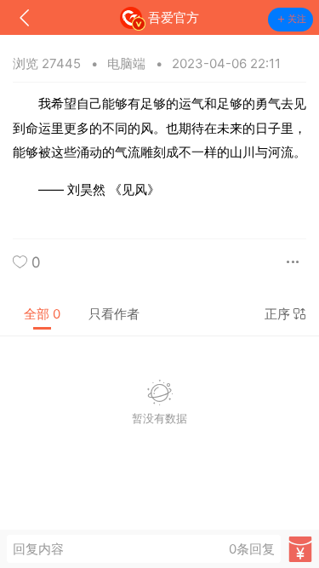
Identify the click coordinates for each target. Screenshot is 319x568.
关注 (297, 19)
